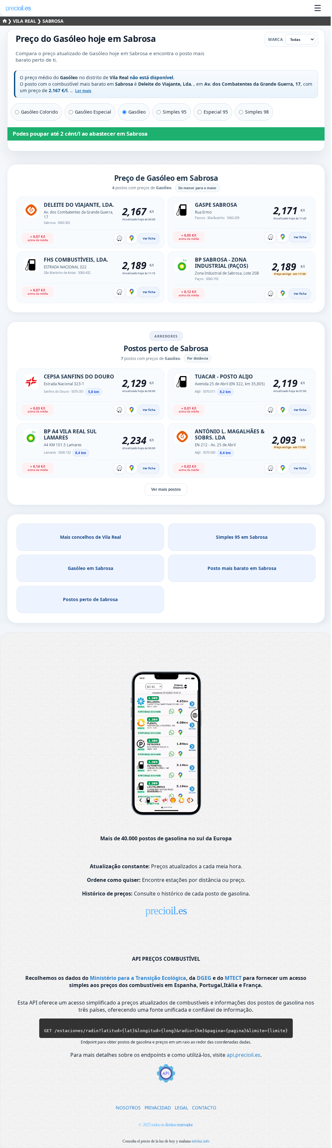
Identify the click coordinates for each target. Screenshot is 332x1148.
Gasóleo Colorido (39, 112)
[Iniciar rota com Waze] (119, 238)
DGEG (204, 977)
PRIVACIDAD (158, 1108)
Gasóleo (137, 112)
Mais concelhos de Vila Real (90, 537)
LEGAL (181, 1108)
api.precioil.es (243, 1054)
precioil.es (166, 911)
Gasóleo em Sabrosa (90, 568)
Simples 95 (174, 112)
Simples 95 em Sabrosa (241, 537)
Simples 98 (257, 112)
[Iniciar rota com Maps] (131, 238)
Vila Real (25, 21)
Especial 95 (216, 112)
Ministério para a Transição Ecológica (138, 977)
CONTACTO (204, 1108)
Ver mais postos (166, 489)
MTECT (233, 977)
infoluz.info (200, 1141)
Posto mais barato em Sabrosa (242, 568)
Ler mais (83, 91)
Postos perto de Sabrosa (90, 599)
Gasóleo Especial (93, 112)
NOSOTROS (128, 1108)
